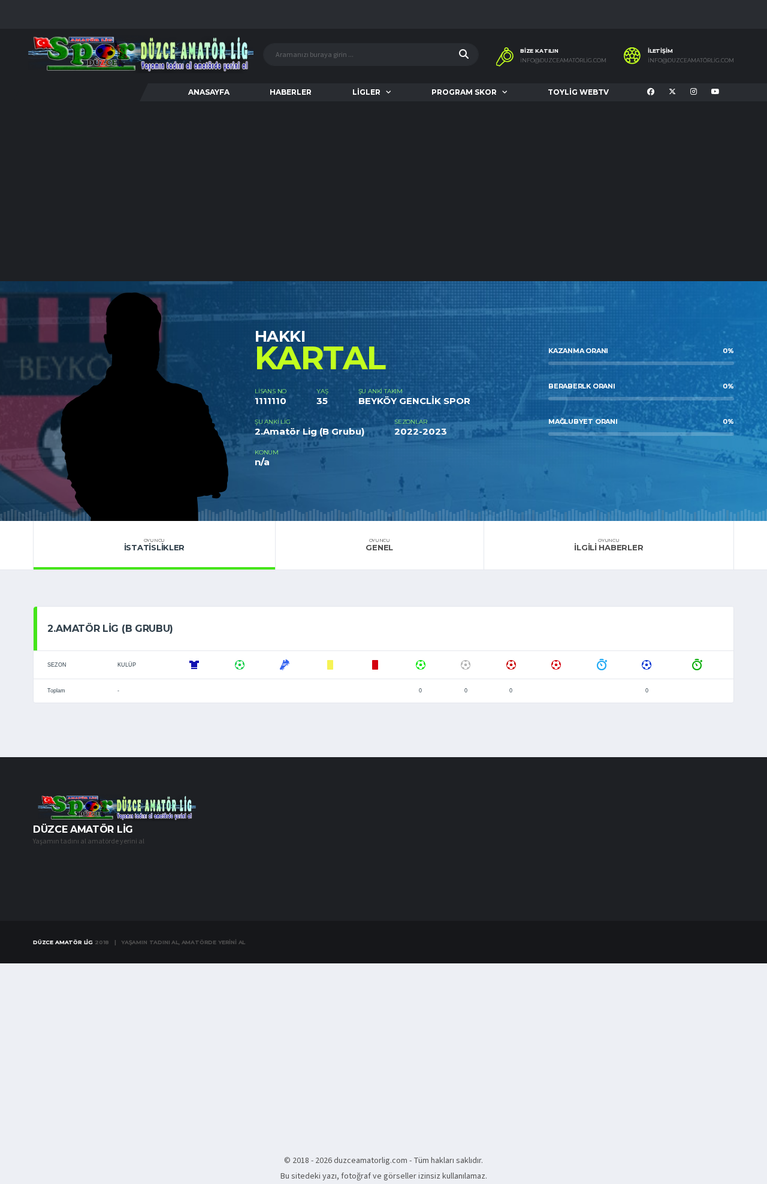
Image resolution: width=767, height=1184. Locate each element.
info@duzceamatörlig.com (563, 61)
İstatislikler (154, 545)
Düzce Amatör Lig (63, 942)
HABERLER (291, 92)
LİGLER (366, 92)
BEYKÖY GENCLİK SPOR (414, 400)
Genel (379, 545)
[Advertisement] (383, 191)
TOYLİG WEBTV (578, 92)
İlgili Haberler (608, 545)
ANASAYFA (209, 92)
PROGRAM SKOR (464, 92)
